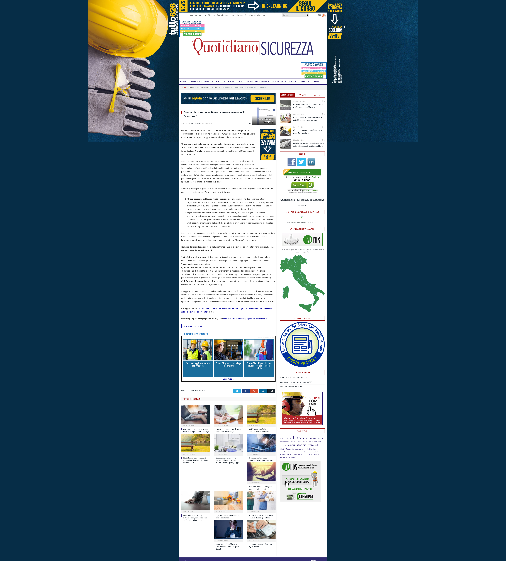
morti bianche (285, 445)
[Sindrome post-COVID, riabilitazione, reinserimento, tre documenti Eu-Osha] (195, 500)
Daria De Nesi (195, 123)
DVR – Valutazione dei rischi (291, 386)
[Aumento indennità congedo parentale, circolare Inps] (261, 471)
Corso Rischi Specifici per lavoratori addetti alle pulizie (259, 366)
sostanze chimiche (300, 454)
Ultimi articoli (287, 95)
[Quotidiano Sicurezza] (253, 48)
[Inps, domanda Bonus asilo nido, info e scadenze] (228, 500)
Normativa (277, 81)
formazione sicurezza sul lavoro (291, 442)
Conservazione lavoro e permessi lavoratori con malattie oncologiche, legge (227, 460)
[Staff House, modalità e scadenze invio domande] (261, 414)
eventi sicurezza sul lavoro (313, 438)
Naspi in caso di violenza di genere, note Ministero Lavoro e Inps (308, 118)
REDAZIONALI (319, 81)
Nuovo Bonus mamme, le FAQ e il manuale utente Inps (229, 430)
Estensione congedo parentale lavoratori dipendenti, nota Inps (196, 430)
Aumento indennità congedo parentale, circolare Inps (260, 487)
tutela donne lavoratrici (314, 454)
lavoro (318, 442)
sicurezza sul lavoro (286, 454)
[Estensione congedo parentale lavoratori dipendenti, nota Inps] (195, 414)
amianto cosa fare (286, 438)
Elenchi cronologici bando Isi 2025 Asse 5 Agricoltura (307, 131)
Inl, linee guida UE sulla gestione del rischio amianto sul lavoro (308, 105)
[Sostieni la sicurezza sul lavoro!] (302, 424)
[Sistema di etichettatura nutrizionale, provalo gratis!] (192, 35)
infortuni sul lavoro (309, 442)
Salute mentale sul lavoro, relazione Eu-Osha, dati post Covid (227, 546)
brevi (297, 437)
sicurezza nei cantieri (311, 452)
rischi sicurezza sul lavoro (296, 449)
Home (183, 81)
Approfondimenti (298, 81)
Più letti (302, 95)
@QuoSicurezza (315, 199)
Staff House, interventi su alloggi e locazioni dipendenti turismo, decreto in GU (196, 460)
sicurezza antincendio (295, 452)
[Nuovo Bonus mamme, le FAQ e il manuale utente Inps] (228, 414)
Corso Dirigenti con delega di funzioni (228, 364)
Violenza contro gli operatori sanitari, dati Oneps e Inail (261, 516)
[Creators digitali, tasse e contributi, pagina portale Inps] (261, 443)
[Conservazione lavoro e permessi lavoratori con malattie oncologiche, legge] (228, 443)
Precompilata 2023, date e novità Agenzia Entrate (262, 545)
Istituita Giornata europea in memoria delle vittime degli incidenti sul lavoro (309, 144)
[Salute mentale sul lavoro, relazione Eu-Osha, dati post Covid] (228, 529)
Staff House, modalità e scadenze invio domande (259, 430)
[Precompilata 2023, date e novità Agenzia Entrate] (261, 529)
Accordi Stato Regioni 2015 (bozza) (293, 377)
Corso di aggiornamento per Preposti (198, 364)
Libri (250, 123)
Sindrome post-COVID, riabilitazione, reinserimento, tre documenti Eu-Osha (195, 517)
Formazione (234, 81)
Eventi (219, 81)
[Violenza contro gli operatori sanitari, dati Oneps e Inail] (261, 500)
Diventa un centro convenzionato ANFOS (296, 382)
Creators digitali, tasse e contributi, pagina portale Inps (261, 459)
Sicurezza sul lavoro (199, 81)
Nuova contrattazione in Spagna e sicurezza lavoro (245, 318)
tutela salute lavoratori (192, 326)
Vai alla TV (302, 205)
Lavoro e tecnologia (256, 81)
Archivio (317, 95)
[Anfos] (300, 501)
